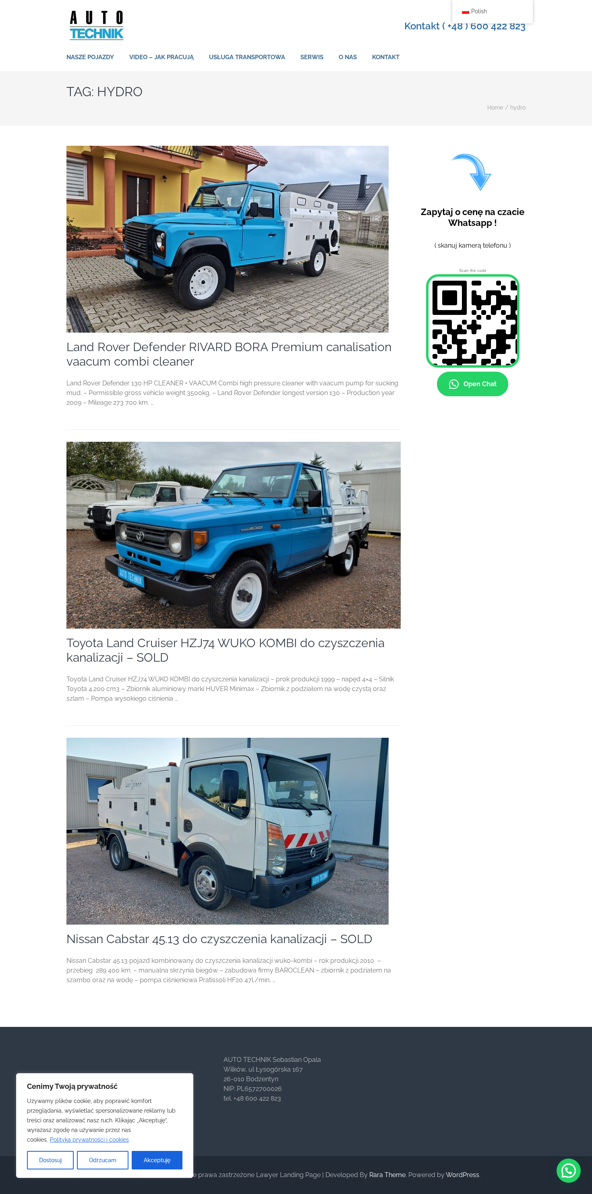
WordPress (462, 1175)
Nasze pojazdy (90, 57)
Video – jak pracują (161, 57)
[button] (569, 1171)
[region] (104, 1125)
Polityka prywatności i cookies (89, 1139)
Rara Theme (387, 1175)
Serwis (311, 57)
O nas (348, 57)
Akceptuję (157, 1160)
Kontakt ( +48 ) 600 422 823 (465, 26)
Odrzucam (102, 1160)
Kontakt (385, 57)
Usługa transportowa (247, 57)
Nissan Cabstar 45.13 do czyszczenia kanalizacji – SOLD (219, 939)
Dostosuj (50, 1160)
